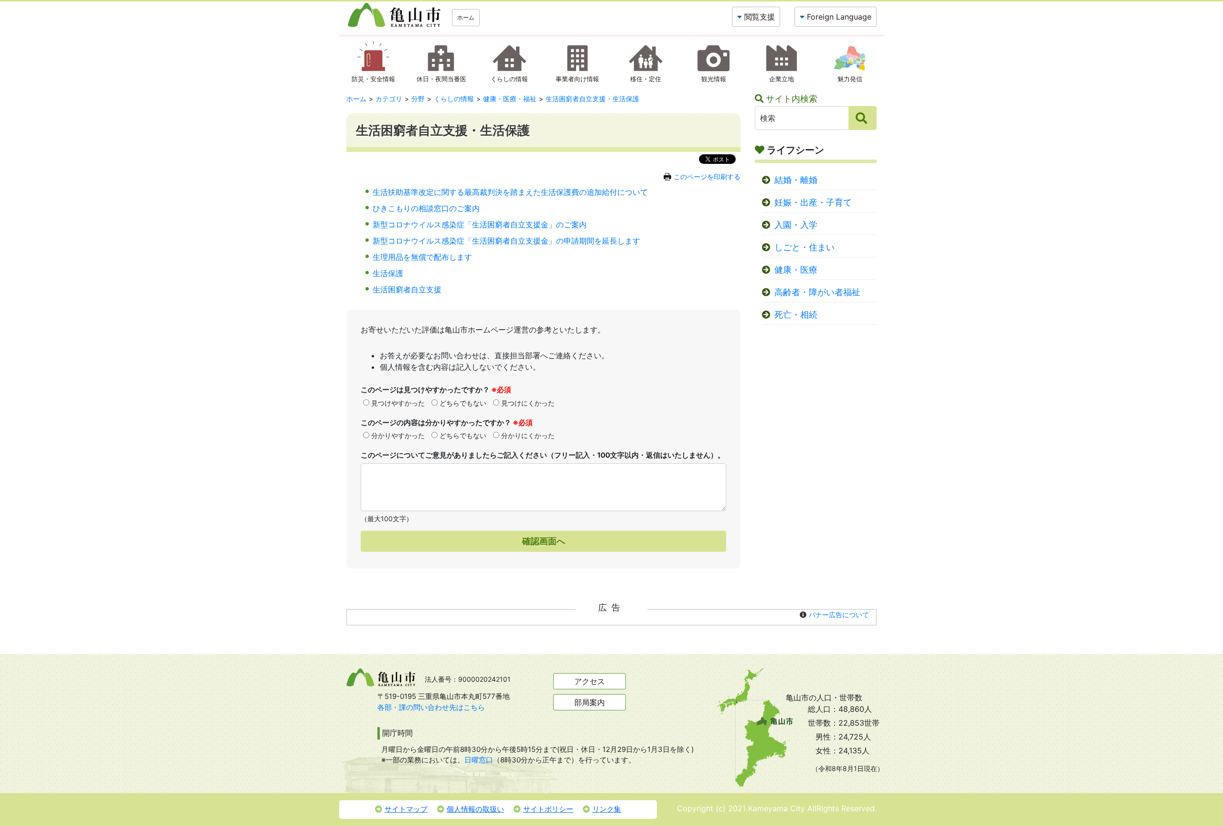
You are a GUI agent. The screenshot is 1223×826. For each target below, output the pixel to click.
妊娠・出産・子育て (813, 202)
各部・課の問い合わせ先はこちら (431, 707)
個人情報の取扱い (475, 809)
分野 (418, 99)
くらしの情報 (454, 99)
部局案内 (589, 702)
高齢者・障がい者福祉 (817, 292)
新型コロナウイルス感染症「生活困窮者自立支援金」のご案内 (480, 224)
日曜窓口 (478, 759)
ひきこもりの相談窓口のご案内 (426, 208)
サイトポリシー (548, 809)
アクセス (589, 681)
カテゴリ (388, 99)
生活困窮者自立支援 (407, 289)
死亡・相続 (795, 315)
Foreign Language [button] (839, 16)
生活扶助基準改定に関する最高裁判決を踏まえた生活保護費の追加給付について (510, 192)
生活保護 (388, 273)
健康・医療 (795, 270)
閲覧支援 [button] (759, 16)
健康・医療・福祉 (509, 99)
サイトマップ (406, 809)
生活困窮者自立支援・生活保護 (592, 99)
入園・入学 (795, 225)
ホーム (465, 17)
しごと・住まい (804, 247)
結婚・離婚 (795, 180)
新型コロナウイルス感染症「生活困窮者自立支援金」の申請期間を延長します (506, 241)
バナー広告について (839, 615)
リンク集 (606, 809)
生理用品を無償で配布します (422, 257)
